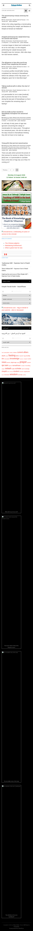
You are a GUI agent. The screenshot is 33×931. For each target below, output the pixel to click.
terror (3, 374)
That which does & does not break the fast (17, 147)
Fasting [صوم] (6, 117)
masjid (25, 358)
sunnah (21, 371)
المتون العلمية (5, 328)
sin (8, 371)
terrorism (6, 374)
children (15, 352)
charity (11, 352)
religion (3, 368)
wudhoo (24, 374)
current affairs (22, 352)
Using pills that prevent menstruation (15, 143)
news (4, 362)
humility (28, 355)
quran (10, 365)
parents (8, 362)
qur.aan (5, 365)
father (17, 355)
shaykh (4, 371)
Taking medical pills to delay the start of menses (15, 87)
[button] (3, 291)
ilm (3, 359)
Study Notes (6, 303)
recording (27, 365)
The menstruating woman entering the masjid (15, 16)
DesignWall (16, 926)
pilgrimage (13, 362)
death (3, 356)
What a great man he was (13, 248)
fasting (12, 355)
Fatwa (4, 19)
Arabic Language (7, 299)
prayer (23, 362)
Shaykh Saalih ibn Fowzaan (19, 19)
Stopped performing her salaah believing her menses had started (16, 37)
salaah (8, 368)
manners (21, 358)
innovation (6, 358)
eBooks (5, 295)
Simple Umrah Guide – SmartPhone (14, 286)
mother (29, 358)
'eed (3, 352)
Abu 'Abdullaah (13, 21)
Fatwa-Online (16, 925)
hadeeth (21, 355)
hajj (24, 355)
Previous (5, 170)
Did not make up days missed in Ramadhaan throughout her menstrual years (15, 113)
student (16, 371)
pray (18, 362)
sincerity (11, 371)
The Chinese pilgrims (12, 243)
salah (13, 368)
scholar (18, 368)
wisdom (14, 374)
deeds (7, 355)
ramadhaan (16, 365)
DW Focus (26, 925)
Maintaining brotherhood (13, 245)
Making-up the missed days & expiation (22, 117)
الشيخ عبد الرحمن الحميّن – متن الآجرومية (13, 333)
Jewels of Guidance (7, 238)
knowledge (14, 359)
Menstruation (9, 19)
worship (20, 374)
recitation (23, 365)
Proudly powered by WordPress (16, 928)
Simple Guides (6, 281)
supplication (27, 371)
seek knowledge (25, 368)
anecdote (6, 352)
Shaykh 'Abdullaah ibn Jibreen (20, 66)
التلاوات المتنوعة (6, 342)
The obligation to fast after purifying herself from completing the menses (14, 63)
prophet (29, 362)
